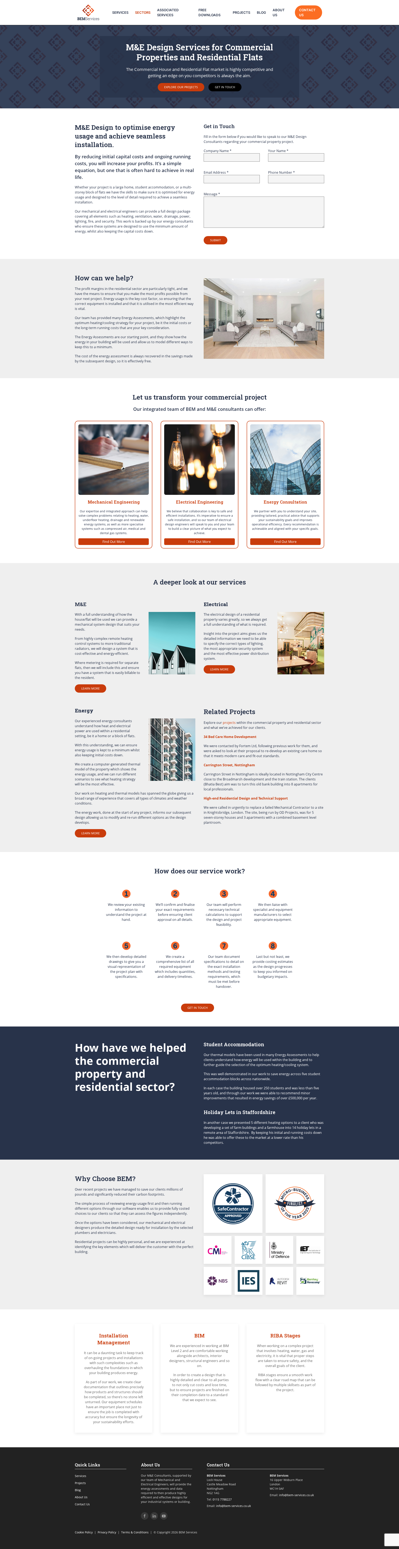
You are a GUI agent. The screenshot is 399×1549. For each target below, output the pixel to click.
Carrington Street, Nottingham (229, 765)
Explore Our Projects (181, 87)
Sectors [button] (142, 12)
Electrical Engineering (199, 502)
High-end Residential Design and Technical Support (246, 798)
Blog (261, 12)
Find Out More (113, 541)
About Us (279, 12)
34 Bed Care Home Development (230, 736)
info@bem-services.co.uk (233, 1506)
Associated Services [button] (168, 12)
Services (80, 1476)
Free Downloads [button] (209, 12)
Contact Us (307, 12)
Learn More (90, 688)
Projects (241, 12)
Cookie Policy (84, 1532)
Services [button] (120, 12)
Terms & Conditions (135, 1532)
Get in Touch (225, 87)
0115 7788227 (222, 1499)
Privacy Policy (107, 1532)
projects (229, 722)
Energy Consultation (285, 502)
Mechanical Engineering (114, 502)
